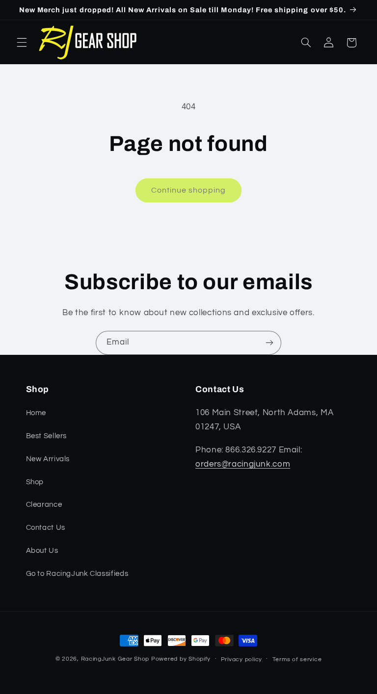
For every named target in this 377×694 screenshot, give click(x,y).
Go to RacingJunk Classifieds (77, 573)
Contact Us (45, 527)
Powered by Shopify (181, 659)
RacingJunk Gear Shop (115, 659)
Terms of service (297, 659)
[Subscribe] (269, 343)
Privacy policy (241, 659)
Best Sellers (46, 436)
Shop (35, 482)
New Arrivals (48, 459)
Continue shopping (188, 190)
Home (36, 413)
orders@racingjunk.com (242, 464)
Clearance (44, 504)
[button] (21, 42)
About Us (42, 550)
